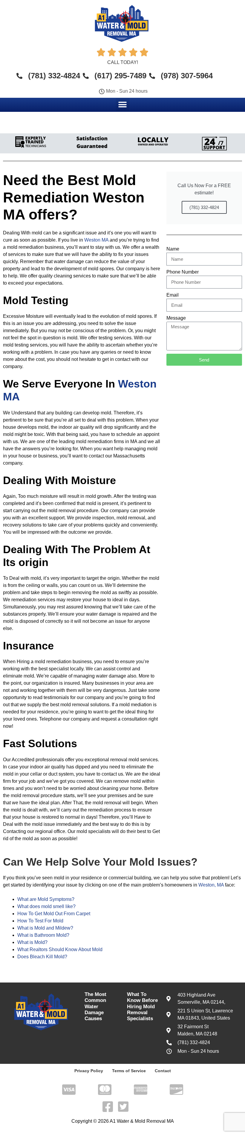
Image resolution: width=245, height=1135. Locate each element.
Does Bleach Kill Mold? (42, 956)
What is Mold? (32, 942)
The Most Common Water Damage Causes (95, 1006)
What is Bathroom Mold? (43, 935)
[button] (122, 104)
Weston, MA (211, 884)
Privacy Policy (88, 1070)
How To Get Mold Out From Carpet (53, 913)
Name (172, 248)
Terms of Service (129, 1070)
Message (176, 318)
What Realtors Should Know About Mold (59, 949)
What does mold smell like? (46, 906)
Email (172, 295)
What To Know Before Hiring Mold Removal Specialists (142, 1006)
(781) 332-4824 (204, 207)
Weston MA (96, 239)
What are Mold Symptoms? (45, 899)
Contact (163, 1070)
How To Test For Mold (40, 920)
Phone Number (182, 271)
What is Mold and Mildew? (45, 927)
